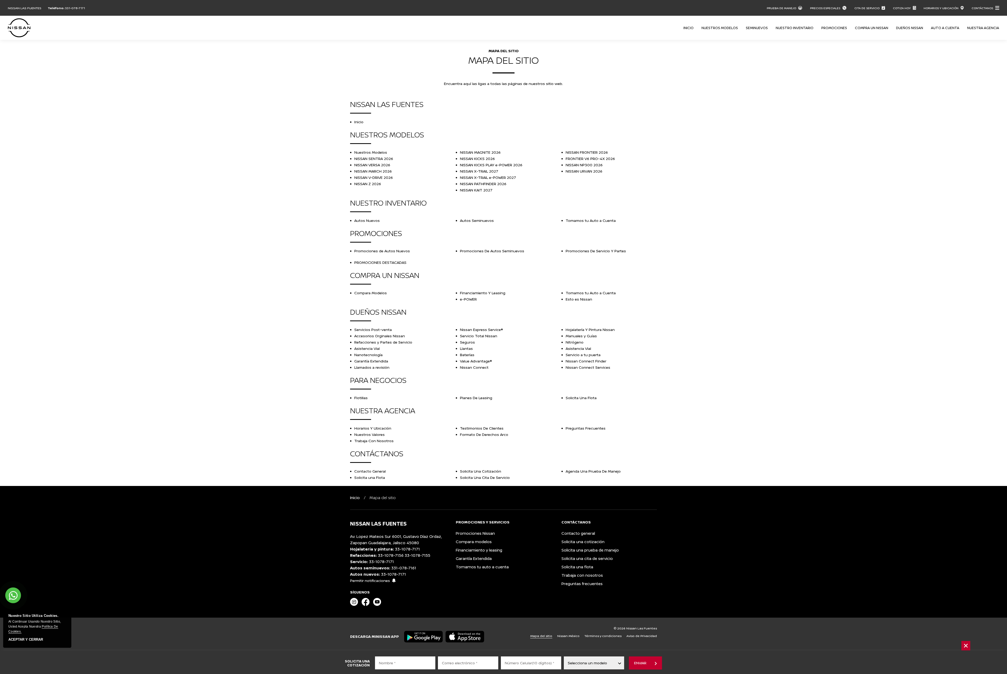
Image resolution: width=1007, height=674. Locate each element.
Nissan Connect (474, 367)
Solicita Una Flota (581, 397)
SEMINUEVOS (757, 27)
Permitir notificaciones (370, 580)
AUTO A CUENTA (945, 27)
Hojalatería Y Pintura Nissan (590, 329)
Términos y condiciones (603, 636)
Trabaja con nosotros (582, 575)
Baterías (467, 354)
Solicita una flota (577, 567)
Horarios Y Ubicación (372, 428)
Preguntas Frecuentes (586, 428)
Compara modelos (474, 541)
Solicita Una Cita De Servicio (485, 477)
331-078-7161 (403, 568)
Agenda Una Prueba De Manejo (593, 471)
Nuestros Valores (369, 434)
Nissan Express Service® (481, 329)
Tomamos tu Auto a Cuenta (591, 220)
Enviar (640, 662)
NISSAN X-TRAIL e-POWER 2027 (488, 177)
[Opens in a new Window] (354, 602)
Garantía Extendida (371, 361)
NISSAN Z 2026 (367, 183)
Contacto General (370, 471)
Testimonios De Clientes (482, 428)
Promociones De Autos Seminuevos (492, 250)
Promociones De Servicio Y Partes (596, 250)
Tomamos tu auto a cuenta (482, 567)
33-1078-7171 (407, 549)
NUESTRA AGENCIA (983, 27)
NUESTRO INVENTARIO (794, 27)
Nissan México (568, 636)
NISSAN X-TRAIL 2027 (479, 171)
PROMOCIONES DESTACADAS (380, 262)
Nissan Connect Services (588, 367)
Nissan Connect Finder (586, 361)
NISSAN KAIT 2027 (476, 190)
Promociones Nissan (475, 533)
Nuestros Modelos (370, 152)
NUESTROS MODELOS (719, 27)
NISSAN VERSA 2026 (372, 164)
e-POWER (468, 299)
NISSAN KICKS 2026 (477, 158)
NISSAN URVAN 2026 (584, 171)
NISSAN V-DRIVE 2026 (373, 177)
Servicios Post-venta (373, 329)
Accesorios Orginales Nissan (379, 335)
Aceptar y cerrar (25, 639)
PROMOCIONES (834, 27)
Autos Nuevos (367, 220)
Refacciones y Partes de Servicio (383, 342)
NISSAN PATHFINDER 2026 (483, 183)
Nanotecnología (368, 354)
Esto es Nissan (579, 299)
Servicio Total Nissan (478, 335)
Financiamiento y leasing (479, 550)
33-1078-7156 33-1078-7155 (404, 555)
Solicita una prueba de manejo (590, 550)
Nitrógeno (574, 342)
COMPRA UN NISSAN (871, 27)
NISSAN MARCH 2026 (373, 171)
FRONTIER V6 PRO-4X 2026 (590, 158)
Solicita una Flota (369, 477)
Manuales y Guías (581, 335)
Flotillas (361, 397)
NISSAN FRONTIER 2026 (587, 152)
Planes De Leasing (476, 397)
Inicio (688, 27)
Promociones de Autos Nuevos (382, 250)
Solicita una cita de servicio (587, 558)
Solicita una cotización (582, 541)
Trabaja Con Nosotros (374, 440)
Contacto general (578, 533)
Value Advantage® (476, 361)
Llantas (466, 348)
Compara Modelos (370, 292)
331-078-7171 (75, 8)
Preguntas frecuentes (582, 583)
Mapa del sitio (541, 636)
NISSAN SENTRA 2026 (373, 158)
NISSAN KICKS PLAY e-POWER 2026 (491, 164)
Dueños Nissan (909, 27)
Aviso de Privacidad (641, 636)
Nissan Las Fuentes (24, 8)
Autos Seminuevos (477, 220)
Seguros (467, 342)
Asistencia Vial (367, 348)
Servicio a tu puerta (583, 354)
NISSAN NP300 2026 (584, 164)
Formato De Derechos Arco (484, 434)
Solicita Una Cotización (480, 471)
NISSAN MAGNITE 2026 (480, 152)
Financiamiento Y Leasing (482, 292)
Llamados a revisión (371, 367)
